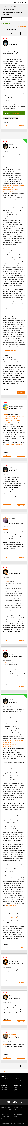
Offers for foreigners (5, 1123)
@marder (5, 1044)
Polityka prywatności (14, 1118)
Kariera (15, 1090)
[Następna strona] (21, 33)
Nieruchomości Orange (19, 1121)
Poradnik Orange (10, 1114)
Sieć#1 (9, 1107)
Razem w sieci (4, 1109)
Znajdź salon (16, 1078)
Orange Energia (19, 1114)
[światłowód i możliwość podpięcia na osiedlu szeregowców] (18, 29)
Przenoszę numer (4, 1078)
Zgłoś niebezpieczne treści (6, 1112)
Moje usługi (13, 6)
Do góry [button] (4, 1071)
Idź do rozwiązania (22, 26)
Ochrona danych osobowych (7, 1121)
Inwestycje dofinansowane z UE (17, 1123)
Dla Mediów (3, 1090)
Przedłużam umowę (5, 1080)
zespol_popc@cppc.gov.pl (11, 361)
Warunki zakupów (4, 1118)
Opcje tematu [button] (6, 18)
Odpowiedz (21, 125)
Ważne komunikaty (5, 1116)
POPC (16, 118)
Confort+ (3, 1114)
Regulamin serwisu (14, 1116)
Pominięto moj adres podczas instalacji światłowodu (13, 53)
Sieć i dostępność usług (8, 9)
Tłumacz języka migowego (19, 1112)
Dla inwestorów (4, 1089)
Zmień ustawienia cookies (14, 1109)
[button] (25, 40)
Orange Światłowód (8, 118)
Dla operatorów (4, 1087)
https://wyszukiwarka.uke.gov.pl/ (14, 444)
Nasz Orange (6, 6)
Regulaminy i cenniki (5, 1081)
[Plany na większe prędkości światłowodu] (20, 29)
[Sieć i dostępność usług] (11, 29)
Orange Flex (3, 1107)
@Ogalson (5, 414)
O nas (15, 1087)
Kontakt (15, 1089)
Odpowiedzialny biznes (17, 1107)
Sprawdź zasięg (17, 1080)
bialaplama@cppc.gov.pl (10, 350)
